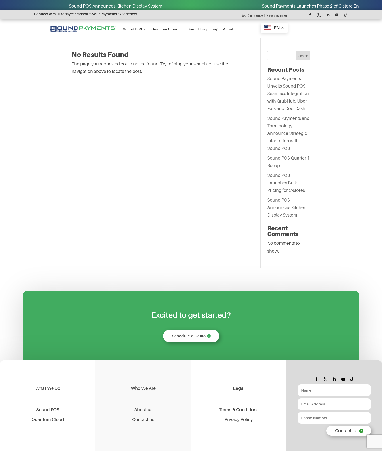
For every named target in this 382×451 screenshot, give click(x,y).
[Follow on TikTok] (345, 14)
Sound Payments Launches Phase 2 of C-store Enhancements (294, 6)
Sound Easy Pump (203, 29)
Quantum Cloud (164, 29)
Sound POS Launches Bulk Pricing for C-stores (286, 183)
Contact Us (346, 430)
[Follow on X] (319, 14)
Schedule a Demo (189, 336)
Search (303, 56)
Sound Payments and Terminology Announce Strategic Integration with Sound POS (288, 133)
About (228, 29)
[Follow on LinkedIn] (327, 14)
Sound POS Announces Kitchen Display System (87, 6)
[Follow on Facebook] (310, 14)
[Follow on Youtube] (336, 14)
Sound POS (132, 29)
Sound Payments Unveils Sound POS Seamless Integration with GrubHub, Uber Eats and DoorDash (288, 93)
